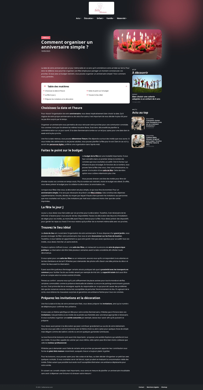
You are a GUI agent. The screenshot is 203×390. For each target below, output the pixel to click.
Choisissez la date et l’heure (55, 91)
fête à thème (96, 193)
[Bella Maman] (101, 8)
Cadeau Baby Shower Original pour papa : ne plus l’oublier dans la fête (154, 141)
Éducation (150, 118)
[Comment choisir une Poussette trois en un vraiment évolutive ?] (138, 123)
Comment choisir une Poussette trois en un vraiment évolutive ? (154, 123)
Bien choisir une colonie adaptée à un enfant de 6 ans (146, 97)
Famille (46, 37)
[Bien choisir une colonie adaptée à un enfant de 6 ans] (147, 83)
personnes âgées (57, 144)
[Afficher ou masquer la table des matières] (98, 86)
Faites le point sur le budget (98, 91)
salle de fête (108, 170)
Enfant (134, 94)
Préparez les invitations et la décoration (59, 99)
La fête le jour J (50, 95)
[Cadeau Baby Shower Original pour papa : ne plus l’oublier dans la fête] (138, 141)
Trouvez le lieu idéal (95, 95)
